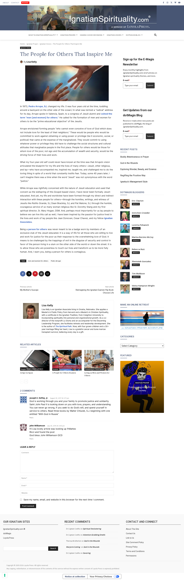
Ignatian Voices (45, 44)
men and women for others (38, 261)
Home (22, 44)
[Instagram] (167, 3)
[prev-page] (21, 381)
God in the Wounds (129, 163)
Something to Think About (94, 369)
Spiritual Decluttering (92, 529)
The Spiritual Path (63, 326)
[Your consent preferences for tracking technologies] (4, 575)
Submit (150, 85)
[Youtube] (179, 3)
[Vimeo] (175, 3)
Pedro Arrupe (56, 261)
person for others (37, 229)
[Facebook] (163, 3)
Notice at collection (75, 576)
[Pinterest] (35, 273)
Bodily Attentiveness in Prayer (134, 157)
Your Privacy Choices (101, 576)
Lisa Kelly (32, 61)
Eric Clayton (137, 200)
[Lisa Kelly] (22, 61)
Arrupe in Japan (26, 373)
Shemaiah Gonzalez (141, 261)
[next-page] (26, 381)
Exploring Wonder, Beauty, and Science (138, 169)
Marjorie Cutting (73, 547)
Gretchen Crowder (141, 213)
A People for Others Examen (64, 373)
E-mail (126, 80)
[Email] (47, 273)
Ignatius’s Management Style (133, 181)
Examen (55, 369)
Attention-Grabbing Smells (94, 535)
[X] (171, 3)
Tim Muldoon (138, 273)
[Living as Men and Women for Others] (99, 360)
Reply (31, 418)
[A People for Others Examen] (67, 360)
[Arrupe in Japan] (35, 360)
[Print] (41, 273)
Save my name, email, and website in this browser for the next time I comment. (64, 499)
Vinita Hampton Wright (143, 285)
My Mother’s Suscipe (29, 290)
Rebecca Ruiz (138, 249)
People (23, 369)
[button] (155, 35)
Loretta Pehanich (140, 225)
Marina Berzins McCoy (142, 237)
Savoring (86, 553)
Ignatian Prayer (32, 44)
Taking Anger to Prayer (142, 387)
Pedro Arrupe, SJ (38, 106)
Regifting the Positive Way (132, 175)
